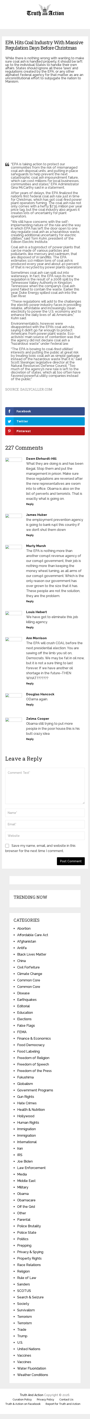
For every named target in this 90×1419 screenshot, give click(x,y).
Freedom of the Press (34, 1071)
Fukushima (25, 1077)
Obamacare (26, 1200)
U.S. (20, 1343)
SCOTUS (24, 1291)
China (21, 961)
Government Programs (35, 1090)
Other (21, 1213)
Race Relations (29, 1265)
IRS (19, 1155)
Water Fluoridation (31, 1368)
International (27, 1142)
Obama (23, 1194)
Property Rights (29, 1258)
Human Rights (28, 1123)
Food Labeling (28, 1051)
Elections (24, 1019)
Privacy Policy (45, 1399)
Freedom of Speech (33, 1064)
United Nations (28, 1349)
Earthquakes (27, 1000)
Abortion (24, 928)
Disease (23, 993)
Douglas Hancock (40, 694)
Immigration (26, 1129)
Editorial (23, 1006)
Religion (23, 1271)
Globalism (25, 1084)
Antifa (22, 948)
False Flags (26, 1026)
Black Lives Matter (31, 954)
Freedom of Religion (33, 1058)
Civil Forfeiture (28, 967)
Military (22, 1187)
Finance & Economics (34, 1038)
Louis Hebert (36, 612)
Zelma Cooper (37, 719)
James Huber (36, 515)
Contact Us (66, 1399)
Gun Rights (25, 1097)
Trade (21, 1330)
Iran (20, 1148)
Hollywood (25, 1116)
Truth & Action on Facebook (23, 1403)
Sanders (23, 1284)
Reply (30, 504)
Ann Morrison (36, 638)
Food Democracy (31, 1045)
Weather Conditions (32, 1375)
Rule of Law (26, 1278)
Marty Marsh (36, 546)
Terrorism (24, 1317)
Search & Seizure (30, 1297)
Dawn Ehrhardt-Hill (41, 459)
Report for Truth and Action (63, 1403)
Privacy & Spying (30, 1252)
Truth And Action (31, 1395)
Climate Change (29, 974)
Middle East (26, 1181)
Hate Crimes (27, 1103)
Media (22, 1174)
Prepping (24, 1245)
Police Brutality (29, 1226)
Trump (22, 1336)
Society (23, 1304)
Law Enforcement (31, 1168)
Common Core (28, 980)
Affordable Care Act (32, 935)
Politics (22, 1239)
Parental (23, 1220)
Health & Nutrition (31, 1110)
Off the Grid (26, 1207)
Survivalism (26, 1310)
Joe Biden (25, 1161)
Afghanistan (26, 941)
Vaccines (24, 1355)
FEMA (22, 1032)
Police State (26, 1233)
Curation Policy (22, 1399)
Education (25, 1013)
